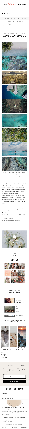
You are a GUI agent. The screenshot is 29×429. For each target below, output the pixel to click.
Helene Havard (22, 181)
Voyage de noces (12, 24)
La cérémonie (11, 21)
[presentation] (26, 339)
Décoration (24, 18)
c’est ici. (18, 220)
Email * (5, 374)
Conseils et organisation (10, 33)
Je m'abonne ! (14, 381)
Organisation (20, 21)
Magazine (4, 24)
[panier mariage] (26, 8)
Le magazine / (7, 13)
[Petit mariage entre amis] (14, 4)
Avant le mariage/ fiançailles (12, 18)
